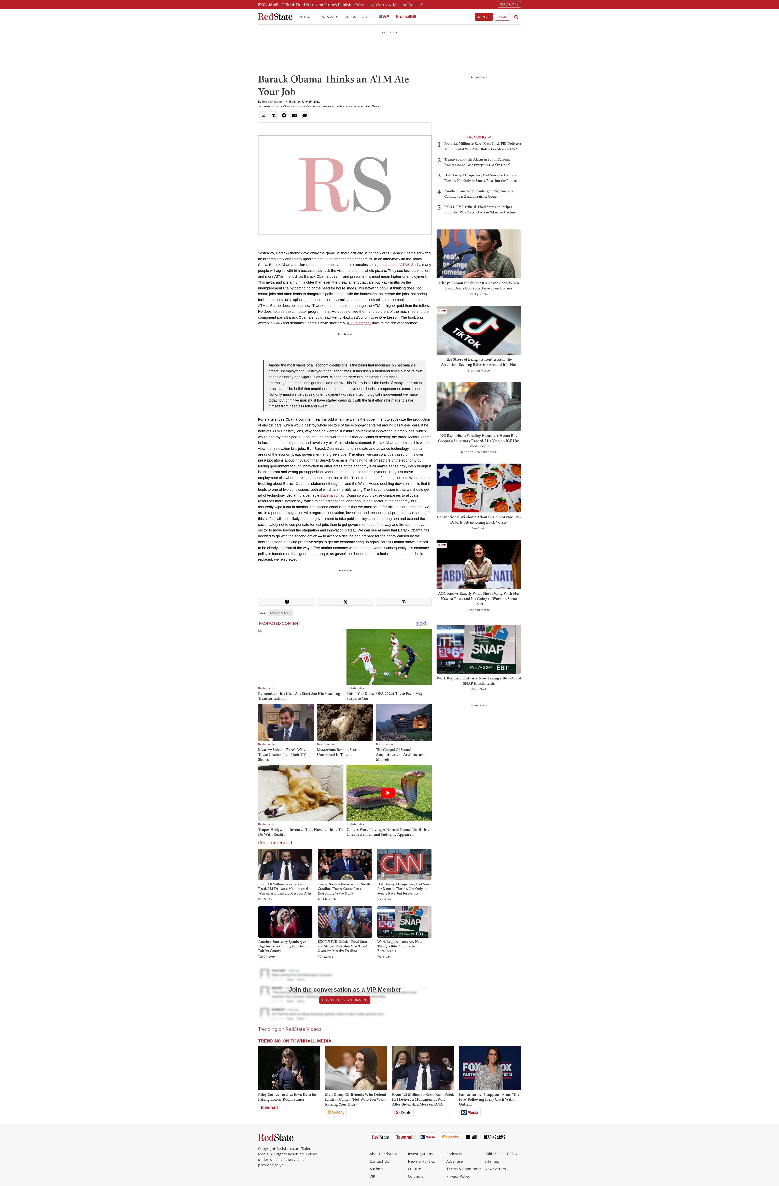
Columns (415, 1176)
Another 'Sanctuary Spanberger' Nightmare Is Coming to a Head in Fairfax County (284, 946)
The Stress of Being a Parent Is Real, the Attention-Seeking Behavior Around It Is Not (478, 361)
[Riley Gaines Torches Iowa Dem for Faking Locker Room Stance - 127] (289, 1068)
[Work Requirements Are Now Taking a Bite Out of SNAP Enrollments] (404, 922)
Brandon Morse (479, 370)
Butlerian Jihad (332, 495)
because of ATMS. (396, 265)
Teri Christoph (327, 899)
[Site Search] (516, 17)
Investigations (420, 1153)
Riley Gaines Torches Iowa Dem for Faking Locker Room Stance (287, 1097)
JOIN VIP (484, 17)
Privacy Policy (458, 1176)
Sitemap (492, 1161)
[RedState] (275, 17)
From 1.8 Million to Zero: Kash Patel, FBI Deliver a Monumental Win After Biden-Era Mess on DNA (284, 889)
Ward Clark (384, 956)
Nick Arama (384, 899)
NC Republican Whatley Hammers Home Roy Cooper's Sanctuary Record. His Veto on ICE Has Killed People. (479, 441)
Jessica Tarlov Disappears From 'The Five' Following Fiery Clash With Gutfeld (489, 1099)
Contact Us (379, 1161)
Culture (414, 1168)
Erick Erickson (272, 101)
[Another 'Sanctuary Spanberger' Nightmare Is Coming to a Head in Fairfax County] (285, 922)
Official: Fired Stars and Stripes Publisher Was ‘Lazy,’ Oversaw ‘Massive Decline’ (352, 4)
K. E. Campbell (359, 323)
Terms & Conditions (463, 1168)
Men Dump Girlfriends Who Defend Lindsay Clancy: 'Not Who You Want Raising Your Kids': (355, 1099)
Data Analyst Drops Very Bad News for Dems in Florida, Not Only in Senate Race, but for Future (404, 889)
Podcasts (329, 17)
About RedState (383, 1153)
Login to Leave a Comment (345, 1000)
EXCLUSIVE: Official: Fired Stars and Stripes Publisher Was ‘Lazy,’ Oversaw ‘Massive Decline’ (343, 946)
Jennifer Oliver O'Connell (479, 452)
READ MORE (509, 4)
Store (367, 17)
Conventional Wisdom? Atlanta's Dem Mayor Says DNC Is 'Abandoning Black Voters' (479, 519)
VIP (372, 1176)
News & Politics (421, 1161)
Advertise (454, 1161)
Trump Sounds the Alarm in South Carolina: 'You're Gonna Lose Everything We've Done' (344, 889)
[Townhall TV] (405, 17)
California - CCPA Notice (503, 1153)
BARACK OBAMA (280, 612)
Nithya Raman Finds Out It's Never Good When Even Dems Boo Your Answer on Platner (479, 285)
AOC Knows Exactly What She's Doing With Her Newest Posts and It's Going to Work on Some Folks (479, 598)
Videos (350, 17)
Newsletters (495, 1168)
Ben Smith (265, 899)
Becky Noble (479, 294)
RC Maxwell (325, 956)
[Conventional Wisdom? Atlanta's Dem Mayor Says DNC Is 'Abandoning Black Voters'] (479, 487)
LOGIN (502, 17)
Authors (306, 17)
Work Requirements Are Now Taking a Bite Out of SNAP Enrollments (399, 946)
